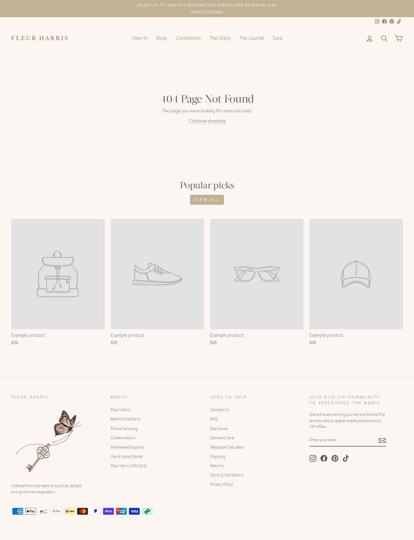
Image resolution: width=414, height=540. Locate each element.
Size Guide (219, 428)
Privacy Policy (221, 484)
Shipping (217, 456)
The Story (220, 38)
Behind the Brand (125, 419)
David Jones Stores (127, 456)
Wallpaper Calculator (227, 447)
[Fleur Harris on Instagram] (313, 458)
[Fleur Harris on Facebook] (323, 458)
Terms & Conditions (226, 475)
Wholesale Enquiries (127, 447)
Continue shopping (207, 121)
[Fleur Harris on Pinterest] (334, 458)
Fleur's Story (121, 409)
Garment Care (222, 438)
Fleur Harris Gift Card (128, 465)
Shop (161, 38)
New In (139, 38)
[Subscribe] (382, 440)
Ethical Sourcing (124, 428)
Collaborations (123, 438)
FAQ (214, 419)
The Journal (251, 38)
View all (207, 199)
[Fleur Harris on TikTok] (345, 458)
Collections (188, 38)
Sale (277, 38)
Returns (216, 465)
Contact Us (219, 409)
